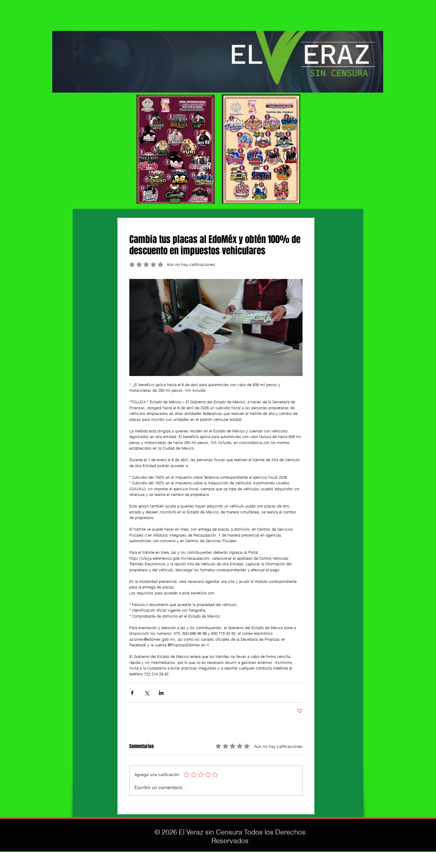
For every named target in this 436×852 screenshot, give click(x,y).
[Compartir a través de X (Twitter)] (146, 693)
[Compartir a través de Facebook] (132, 693)
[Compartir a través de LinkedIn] (161, 693)
